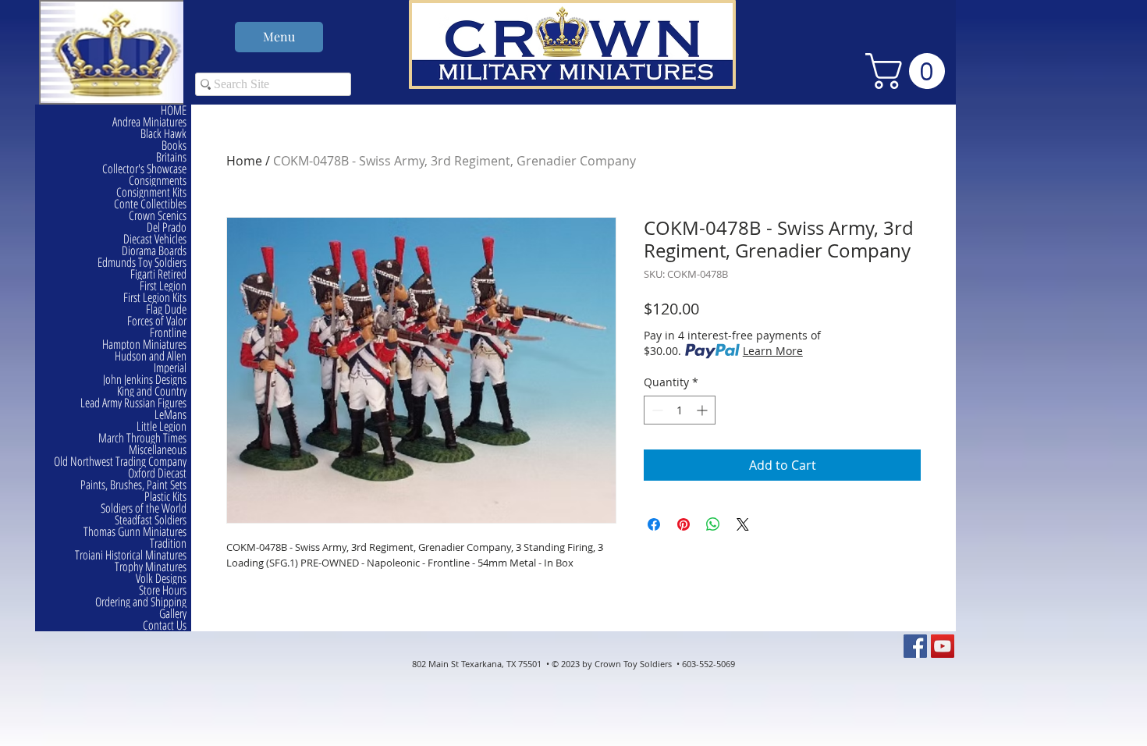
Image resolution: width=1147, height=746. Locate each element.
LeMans (170, 415)
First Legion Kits (154, 298)
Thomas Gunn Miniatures (134, 532)
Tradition (168, 543)
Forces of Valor (156, 321)
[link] (909, 71)
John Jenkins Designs (144, 379)
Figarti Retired (158, 274)
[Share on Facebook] (654, 524)
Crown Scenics (157, 216)
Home (244, 160)
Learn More (773, 350)
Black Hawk (163, 134)
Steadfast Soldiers (150, 520)
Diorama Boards (154, 251)
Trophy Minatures (150, 567)
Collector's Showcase (144, 169)
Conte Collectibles (150, 204)
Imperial (170, 368)
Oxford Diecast (157, 473)
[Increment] (703, 410)
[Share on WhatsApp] (713, 524)
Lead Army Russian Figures (133, 403)
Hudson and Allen (150, 356)
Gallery (172, 614)
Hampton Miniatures (144, 344)
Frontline (168, 333)
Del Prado (166, 227)
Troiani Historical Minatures (130, 555)
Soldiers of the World (143, 508)
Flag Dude (166, 309)
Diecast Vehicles (154, 239)
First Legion (163, 286)
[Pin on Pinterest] (683, 524)
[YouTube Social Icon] (942, 646)
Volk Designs (161, 578)
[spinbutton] (680, 410)
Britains (171, 157)
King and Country (151, 391)
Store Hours (162, 590)
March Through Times (142, 438)
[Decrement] (656, 410)
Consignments (157, 180)
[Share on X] (742, 524)
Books (174, 145)
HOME (173, 110)
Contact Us (164, 625)
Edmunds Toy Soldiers (142, 262)
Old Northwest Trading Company (120, 461)
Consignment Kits (151, 192)
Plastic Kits (165, 497)
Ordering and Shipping (140, 602)
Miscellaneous (157, 450)
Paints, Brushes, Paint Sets (133, 485)
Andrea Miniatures (149, 122)
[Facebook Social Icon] (915, 646)
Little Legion (161, 426)
